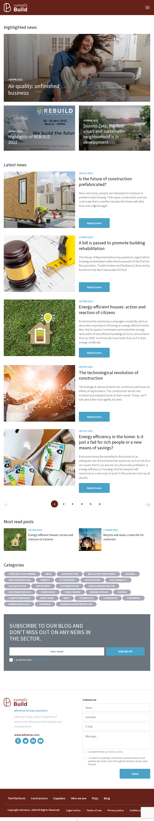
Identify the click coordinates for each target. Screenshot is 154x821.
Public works (72, 592)
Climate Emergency (19, 598)
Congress (45, 604)
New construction (20, 580)
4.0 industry (110, 598)
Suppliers (59, 798)
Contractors (39, 798)
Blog (107, 798)
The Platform (16, 798)
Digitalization (17, 586)
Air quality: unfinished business (33, 89)
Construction (69, 574)
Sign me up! (125, 651)
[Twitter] (25, 741)
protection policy (41, 659)
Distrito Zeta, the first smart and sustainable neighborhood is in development (104, 134)
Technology (86, 598)
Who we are (78, 798)
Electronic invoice (20, 592)
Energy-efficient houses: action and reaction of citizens (112, 309)
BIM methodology (19, 604)
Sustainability (118, 580)
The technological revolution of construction (108, 375)
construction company (22, 574)
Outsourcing (67, 580)
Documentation (69, 586)
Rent (66, 598)
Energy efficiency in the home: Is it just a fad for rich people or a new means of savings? (111, 442)
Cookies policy (138, 810)
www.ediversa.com (26, 735)
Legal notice (73, 810)
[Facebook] (18, 741)
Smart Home (47, 598)
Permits (45, 580)
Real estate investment (102, 574)
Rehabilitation (99, 592)
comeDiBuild (48, 592)
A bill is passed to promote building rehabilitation (112, 245)
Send (135, 774)
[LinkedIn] (33, 741)
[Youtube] (40, 741)
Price (48, 574)
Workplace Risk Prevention (76, 604)
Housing (130, 574)
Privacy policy (115, 810)
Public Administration (102, 586)
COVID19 (122, 592)
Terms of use (94, 810)
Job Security (43, 586)
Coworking (133, 598)
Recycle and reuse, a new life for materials (123, 537)
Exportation (92, 580)
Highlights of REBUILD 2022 (29, 139)
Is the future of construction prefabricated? (105, 181)
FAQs (95, 798)
